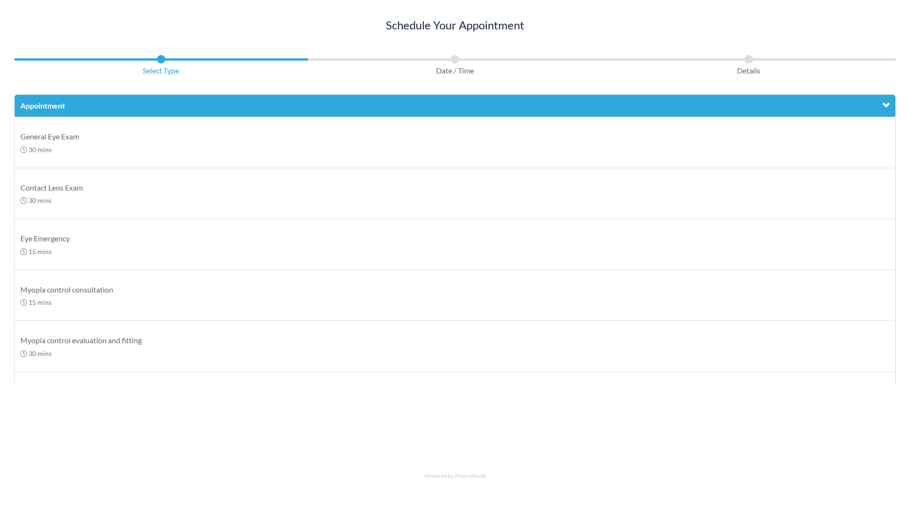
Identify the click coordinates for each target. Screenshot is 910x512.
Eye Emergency (45, 238)
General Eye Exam (49, 136)
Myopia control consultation (66, 289)
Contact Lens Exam (51, 187)
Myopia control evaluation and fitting (81, 340)
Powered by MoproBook (455, 475)
